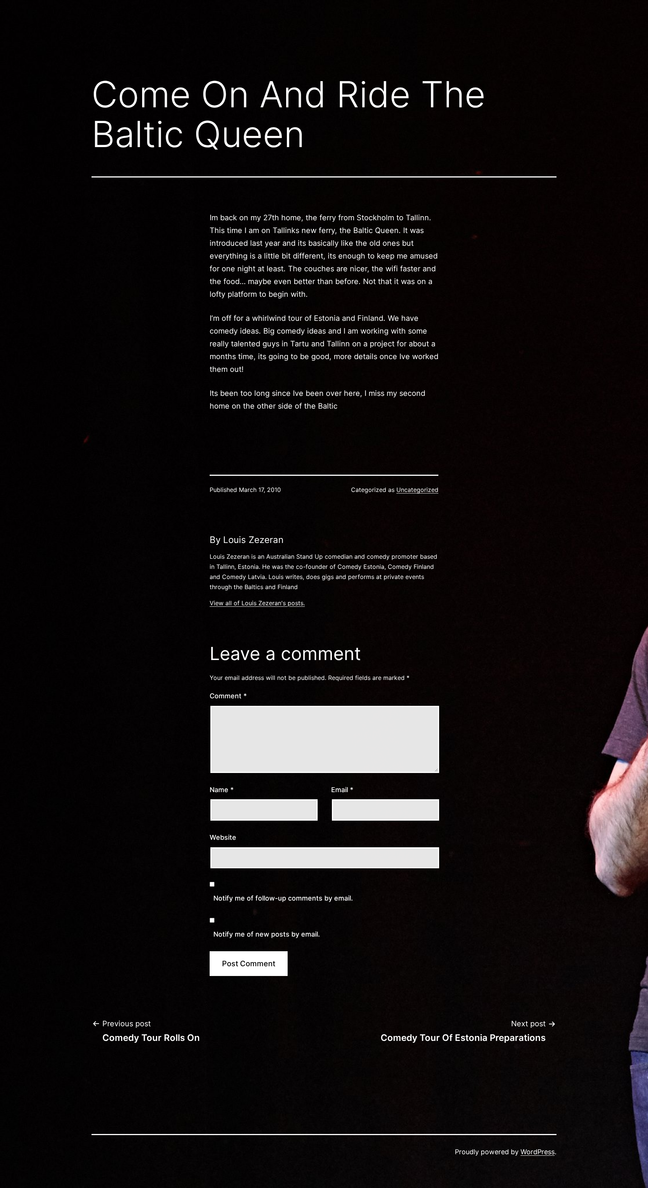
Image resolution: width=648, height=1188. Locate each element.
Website (223, 837)
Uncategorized (417, 489)
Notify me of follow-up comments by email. (283, 898)
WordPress (537, 1152)
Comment (228, 696)
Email (342, 790)
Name (222, 790)
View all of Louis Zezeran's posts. (257, 603)
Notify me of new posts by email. (266, 934)
